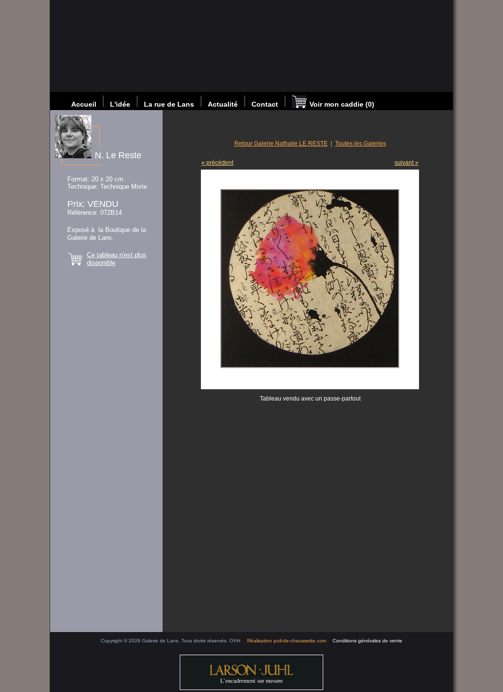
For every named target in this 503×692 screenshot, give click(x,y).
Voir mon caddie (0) (341, 104)
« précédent (217, 162)
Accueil (83, 104)
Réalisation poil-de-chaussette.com (286, 640)
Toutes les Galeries (360, 143)
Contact (265, 104)
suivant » (406, 162)
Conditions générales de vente (367, 640)
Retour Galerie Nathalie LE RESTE (281, 143)
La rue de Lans (169, 104)
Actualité (223, 104)
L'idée (120, 104)
